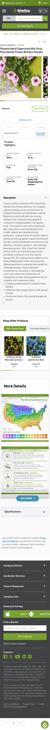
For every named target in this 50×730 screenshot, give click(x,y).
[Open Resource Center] (45, 725)
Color (35, 34)
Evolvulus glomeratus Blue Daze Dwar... (36, 358)
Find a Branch (10, 622)
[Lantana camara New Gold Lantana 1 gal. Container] (14, 346)
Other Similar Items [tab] (15, 328)
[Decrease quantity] (5, 722)
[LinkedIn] (24, 658)
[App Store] (13, 611)
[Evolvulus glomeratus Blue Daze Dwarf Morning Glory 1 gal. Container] (36, 346)
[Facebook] (6, 658)
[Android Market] (37, 611)
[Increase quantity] (20, 722)
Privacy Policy (29, 704)
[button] (14, 3)
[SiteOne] (22, 12)
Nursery (27, 34)
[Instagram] (30, 658)
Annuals (43, 34)
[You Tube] (18, 658)
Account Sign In (25, 26)
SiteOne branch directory (14, 643)
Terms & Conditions (11, 704)
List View (41, 109)
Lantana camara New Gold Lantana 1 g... (14, 358)
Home (5, 34)
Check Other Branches (41, 134)
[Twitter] (11, 658)
